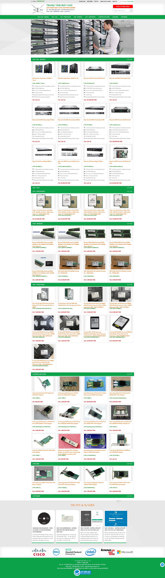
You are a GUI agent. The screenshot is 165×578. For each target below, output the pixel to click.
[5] (88, 51)
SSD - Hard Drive (90, 17)
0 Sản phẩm (130, 1)
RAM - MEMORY (78, 17)
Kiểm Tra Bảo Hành (123, 6)
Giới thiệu (90, 1)
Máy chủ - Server (43, 17)
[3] (82, 51)
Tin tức (96, 1)
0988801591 (56, 11)
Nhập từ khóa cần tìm (131, 10)
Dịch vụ (115, 1)
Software (124, 17)
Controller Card (103, 17)
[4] (85, 51)
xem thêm (129, 59)
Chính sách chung (105, 1)
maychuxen (67, 11)
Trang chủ (82, 1)
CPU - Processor (65, 17)
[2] (79, 51)
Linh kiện (115, 17)
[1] (76, 51)
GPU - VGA (54, 17)
